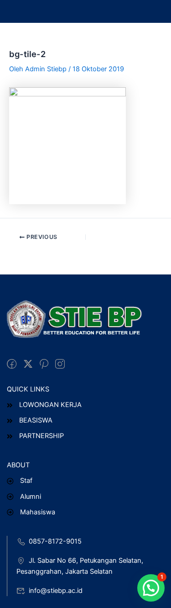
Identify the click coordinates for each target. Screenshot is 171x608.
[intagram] (60, 364)
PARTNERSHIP (41, 436)
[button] (151, 588)
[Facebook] (11, 364)
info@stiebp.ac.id (56, 591)
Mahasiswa (37, 512)
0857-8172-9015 (55, 541)
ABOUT (18, 465)
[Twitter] (28, 364)
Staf (26, 480)
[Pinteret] (44, 364)
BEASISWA (35, 420)
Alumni (30, 496)
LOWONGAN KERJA (50, 405)
